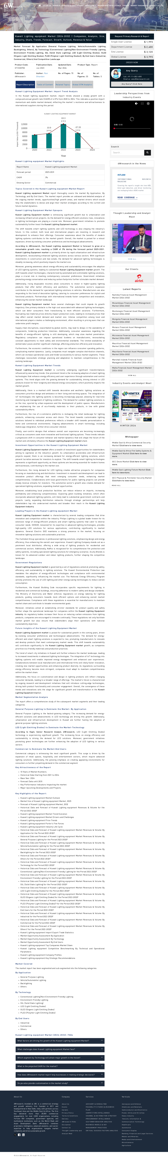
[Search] (147, 153)
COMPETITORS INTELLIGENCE (98, 1113)
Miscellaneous (128, 1142)
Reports (56, 6)
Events (126, 6)
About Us (47, 6)
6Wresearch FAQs (69, 1122)
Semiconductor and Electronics (134, 1110)
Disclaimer (66, 1125)
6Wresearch (24, 1155)
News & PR (90, 6)
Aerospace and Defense (131, 1104)
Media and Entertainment (132, 1139)
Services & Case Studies (72, 6)
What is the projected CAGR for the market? (37, 1066)
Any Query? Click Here (132, 84)
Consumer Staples (129, 1130)
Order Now (132, 63)
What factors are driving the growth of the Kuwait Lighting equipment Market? (53, 1041)
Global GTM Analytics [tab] (82, 85)
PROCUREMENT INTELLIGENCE (98, 1119)
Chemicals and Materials (132, 1107)
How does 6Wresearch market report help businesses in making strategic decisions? (56, 1075)
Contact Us (154, 6)
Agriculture (126, 1145)
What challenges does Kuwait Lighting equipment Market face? (46, 1049)
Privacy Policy (68, 1113)
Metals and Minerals (130, 1136)
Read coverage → (140, 197)
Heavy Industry (128, 1116)
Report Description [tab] (25, 85)
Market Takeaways (139, 6)
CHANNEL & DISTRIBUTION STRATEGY (101, 1116)
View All (132, 259)
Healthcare (126, 1125)
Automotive (126, 1128)
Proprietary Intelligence (109, 6)
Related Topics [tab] (63, 85)
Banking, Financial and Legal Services (137, 1133)
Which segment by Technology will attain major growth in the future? (48, 1058)
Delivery (65, 1119)
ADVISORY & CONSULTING (96, 1104)
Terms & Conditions (70, 1116)
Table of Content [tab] (45, 85)
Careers (65, 1110)
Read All (116, 485)
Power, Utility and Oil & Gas (133, 1113)
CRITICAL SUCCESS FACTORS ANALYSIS (102, 1130)
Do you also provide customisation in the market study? (42, 1083)
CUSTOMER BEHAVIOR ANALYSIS (99, 1122)
